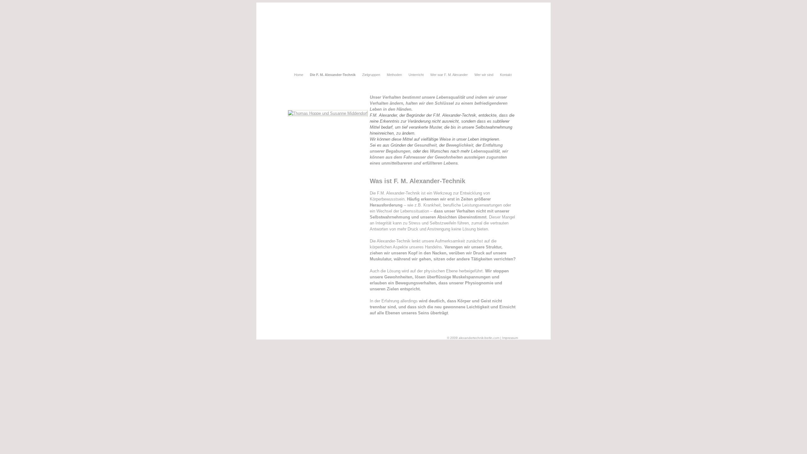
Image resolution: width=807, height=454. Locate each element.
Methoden (394, 75)
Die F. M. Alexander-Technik (333, 75)
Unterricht (416, 75)
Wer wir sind (483, 75)
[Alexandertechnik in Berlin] (328, 113)
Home (298, 75)
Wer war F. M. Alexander (449, 75)
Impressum (510, 338)
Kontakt (506, 75)
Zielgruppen (371, 75)
